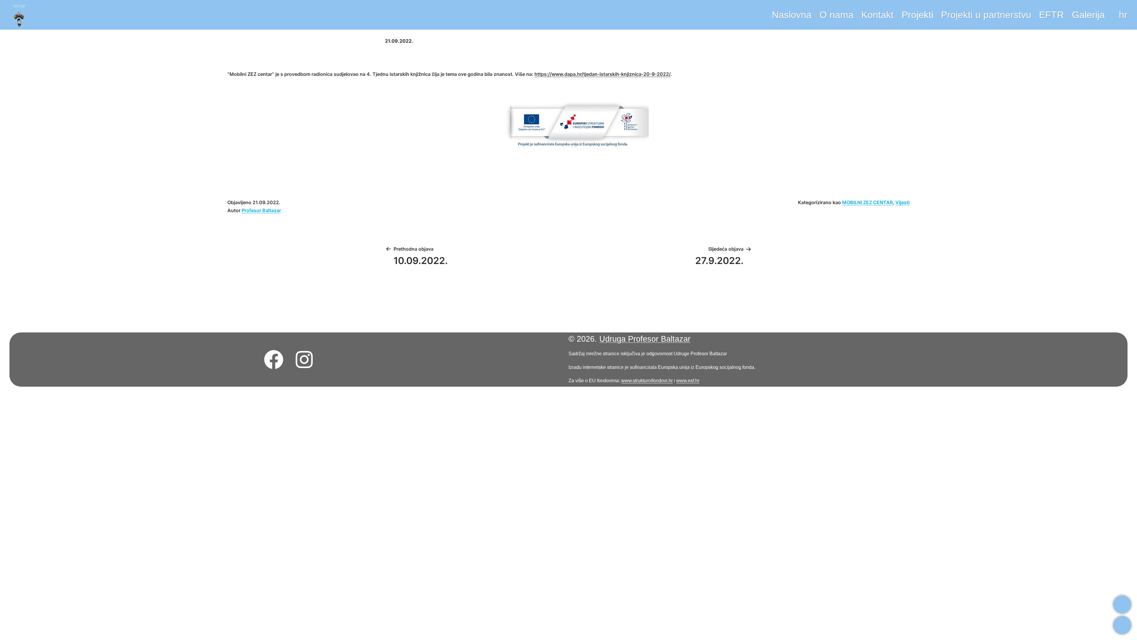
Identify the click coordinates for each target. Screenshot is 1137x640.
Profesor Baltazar (261, 210)
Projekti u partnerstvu (986, 14)
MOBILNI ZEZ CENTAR (867, 202)
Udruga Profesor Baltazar (644, 339)
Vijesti (902, 202)
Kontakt (877, 14)
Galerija (1088, 14)
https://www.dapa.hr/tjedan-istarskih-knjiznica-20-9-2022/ (602, 74)
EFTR (1051, 14)
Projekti (917, 14)
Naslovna (792, 14)
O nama (837, 14)
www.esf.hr (687, 380)
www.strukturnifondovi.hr (647, 380)
